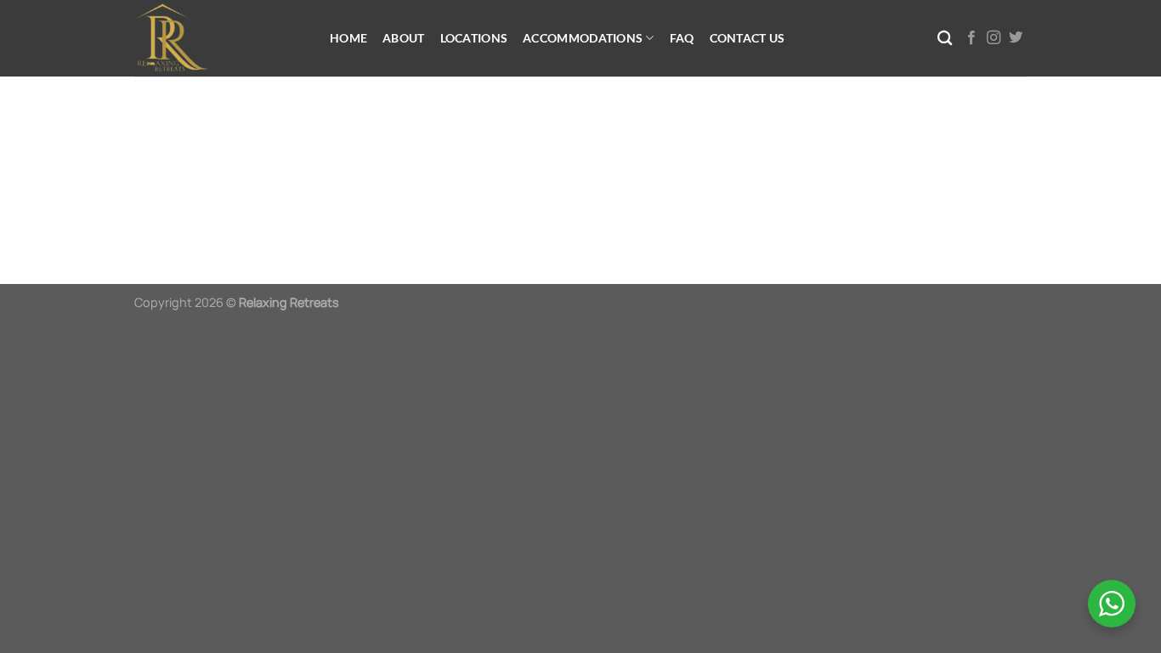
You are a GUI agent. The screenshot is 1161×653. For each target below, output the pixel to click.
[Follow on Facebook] (971, 38)
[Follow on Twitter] (1015, 38)
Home (348, 38)
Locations (474, 38)
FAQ (682, 38)
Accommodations (583, 38)
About (403, 38)
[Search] (944, 38)
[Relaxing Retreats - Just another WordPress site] (219, 38)
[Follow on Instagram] (993, 38)
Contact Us (747, 38)
